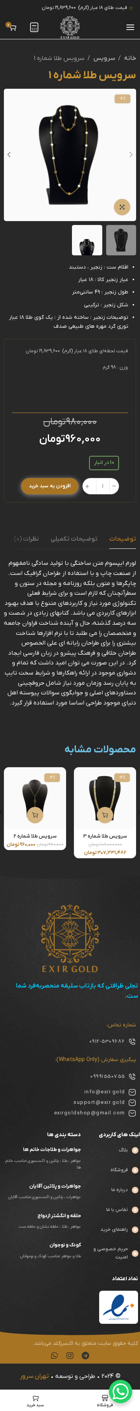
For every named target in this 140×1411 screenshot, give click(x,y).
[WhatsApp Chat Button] (120, 1391)
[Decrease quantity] (114, 486)
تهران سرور (34, 1376)
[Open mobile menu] (130, 27)
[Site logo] (70, 27)
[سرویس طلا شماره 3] (105, 798)
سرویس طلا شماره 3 (105, 836)
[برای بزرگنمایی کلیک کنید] (122, 207)
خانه (130, 58)
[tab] (74, 539)
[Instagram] (70, 1356)
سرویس (104, 58)
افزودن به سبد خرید (50, 486)
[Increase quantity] (87, 486)
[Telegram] (85, 1356)
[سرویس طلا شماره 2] (35, 798)
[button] (105, 815)
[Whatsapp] (54, 1356)
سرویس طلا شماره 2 (35, 836)
